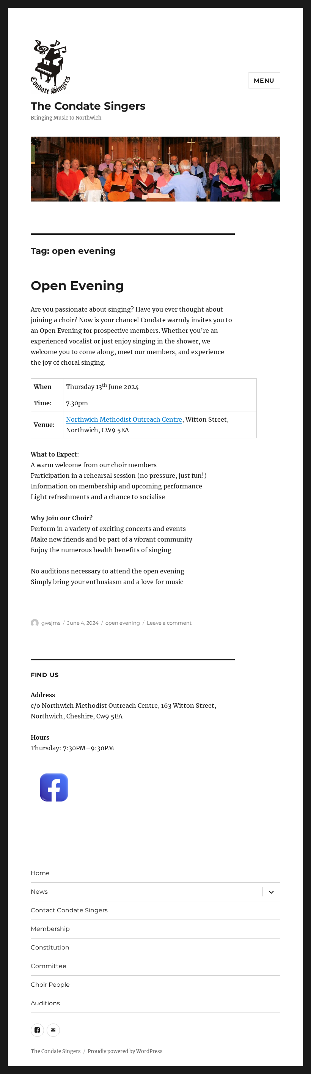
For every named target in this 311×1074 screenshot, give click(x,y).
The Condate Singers (88, 105)
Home (40, 873)
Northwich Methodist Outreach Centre (124, 419)
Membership (50, 928)
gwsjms (50, 623)
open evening (122, 623)
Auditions (45, 1003)
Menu (264, 80)
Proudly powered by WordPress (125, 1051)
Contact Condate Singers (69, 910)
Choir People (50, 984)
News (39, 891)
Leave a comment (169, 623)
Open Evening (77, 285)
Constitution (50, 947)
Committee (48, 966)
